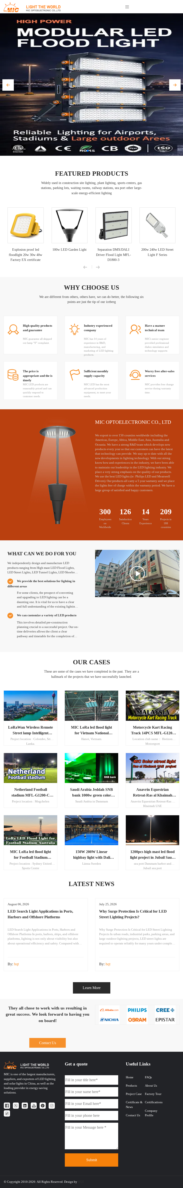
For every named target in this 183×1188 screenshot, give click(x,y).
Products (131, 1085)
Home (129, 1077)
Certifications (154, 1102)
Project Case (134, 1094)
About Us (151, 1085)
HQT (81, 1181)
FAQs (148, 1077)
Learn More (92, 988)
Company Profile (151, 1113)
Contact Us (47, 1043)
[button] (8, 85)
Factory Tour (153, 1094)
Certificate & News (134, 1104)
